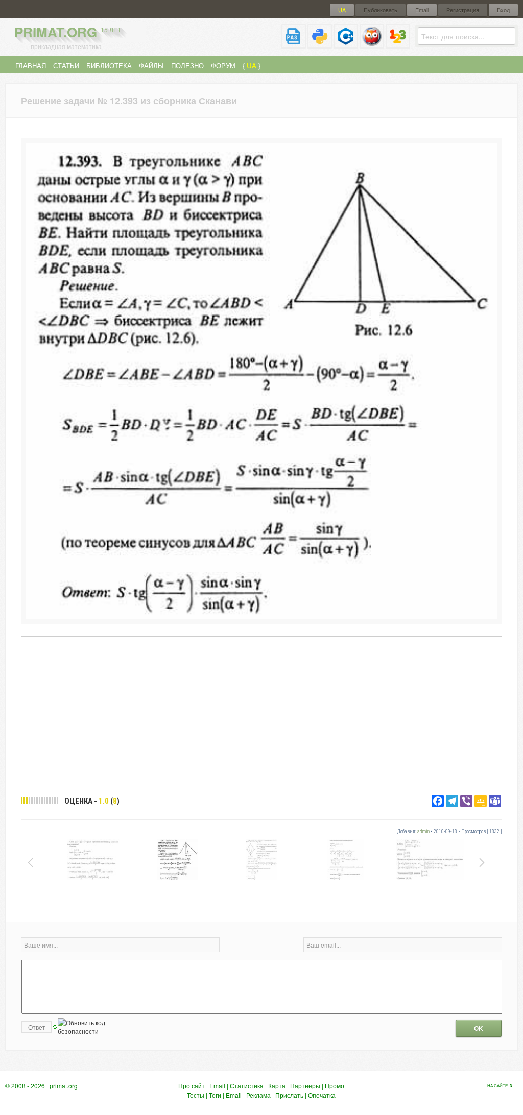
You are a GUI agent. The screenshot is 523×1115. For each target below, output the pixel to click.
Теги (215, 1094)
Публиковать (380, 10)
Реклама (258, 1094)
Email (422, 10)
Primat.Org (67, 31)
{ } (251, 65)
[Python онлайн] (319, 44)
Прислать (289, 1094)
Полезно (187, 65)
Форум (223, 65)
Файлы (151, 65)
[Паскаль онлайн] (293, 44)
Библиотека (109, 65)
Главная (30, 65)
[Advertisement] (261, 709)
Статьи (66, 65)
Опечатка (322, 1094)
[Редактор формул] (398, 44)
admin (423, 831)
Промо (334, 1085)
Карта (277, 1085)
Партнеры (305, 1085)
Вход (503, 10)
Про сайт (191, 1085)
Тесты (195, 1094)
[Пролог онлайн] (372, 44)
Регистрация (462, 10)
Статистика (247, 1085)
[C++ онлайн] (346, 44)
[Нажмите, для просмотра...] (261, 616)
